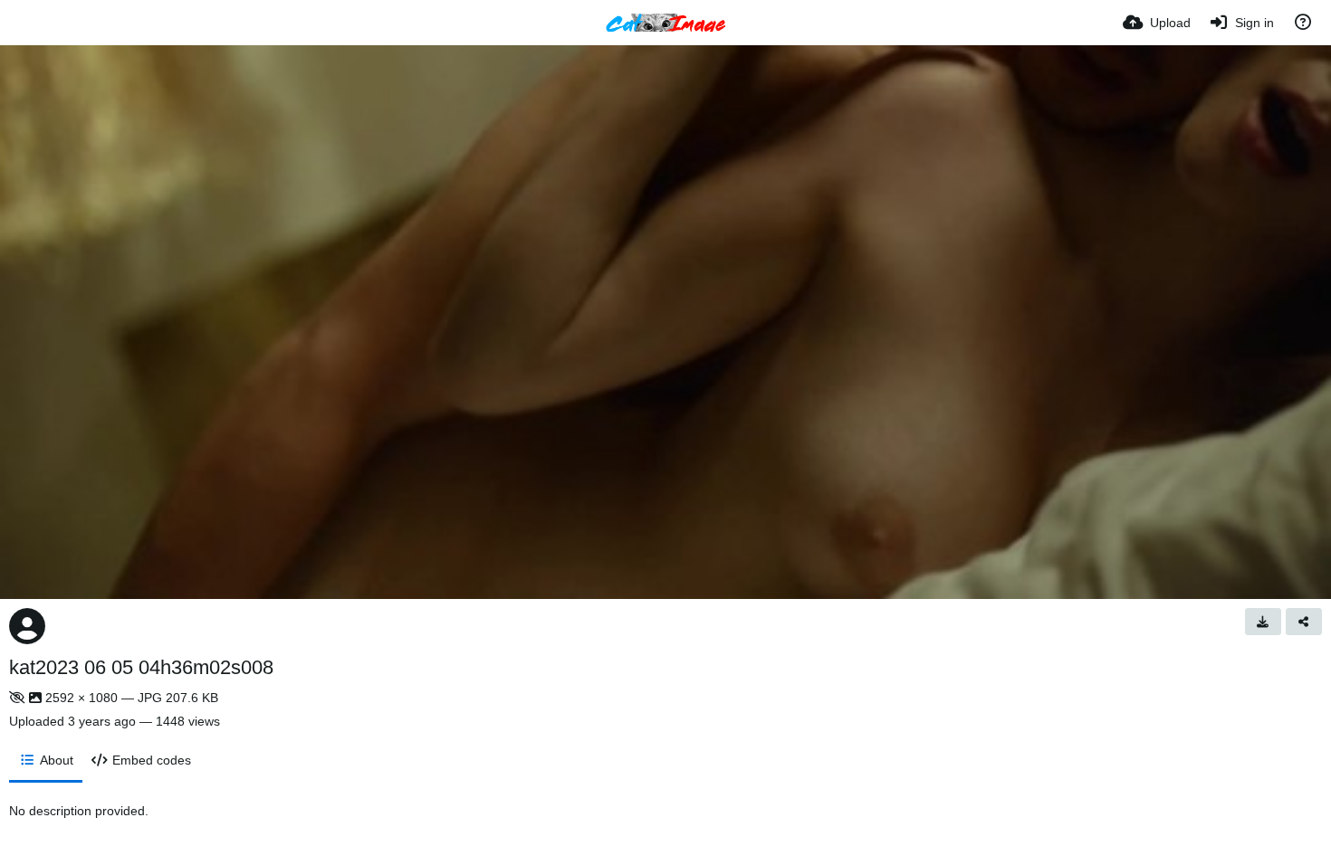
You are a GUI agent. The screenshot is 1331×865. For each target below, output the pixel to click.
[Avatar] (27, 626)
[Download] (1263, 621)
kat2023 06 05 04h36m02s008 (141, 667)
